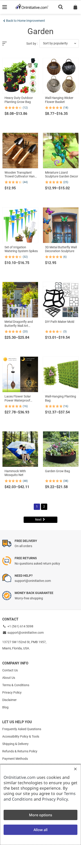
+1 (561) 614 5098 (20, 626)
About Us (8, 677)
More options (40, 814)
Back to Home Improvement (25, 20)
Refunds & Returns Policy (19, 751)
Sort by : (32, 43)
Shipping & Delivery (15, 744)
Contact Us (10, 670)
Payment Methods (15, 758)
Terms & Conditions (15, 685)
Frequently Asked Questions (21, 729)
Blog (5, 707)
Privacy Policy (12, 692)
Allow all (40, 829)
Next (38, 519)
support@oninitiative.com (25, 632)
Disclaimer (9, 700)
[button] (59, 43)
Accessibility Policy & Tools (20, 736)
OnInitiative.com (20, 777)
